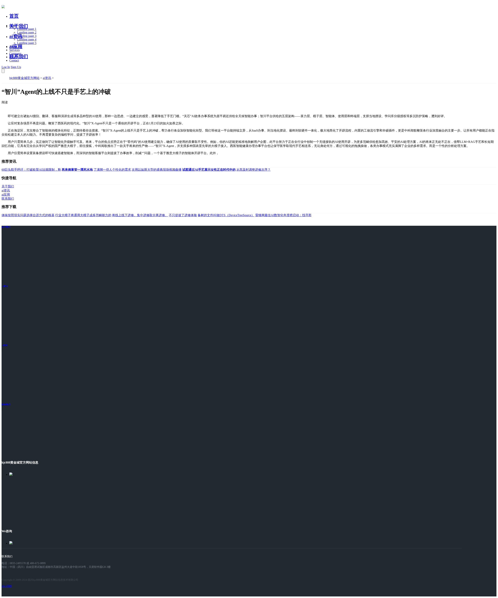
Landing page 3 (26, 36)
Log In (6, 67)
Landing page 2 (26, 32)
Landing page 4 (26, 39)
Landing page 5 (26, 43)
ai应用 (5, 345)
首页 (14, 15)
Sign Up (16, 67)
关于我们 (18, 26)
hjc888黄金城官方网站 (24, 78)
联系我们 (18, 56)
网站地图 (7, 585)
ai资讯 (15, 36)
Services (14, 50)
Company (15, 53)
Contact (14, 60)
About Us (15, 46)
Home (13, 25)
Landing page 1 (26, 29)
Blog (12, 57)
